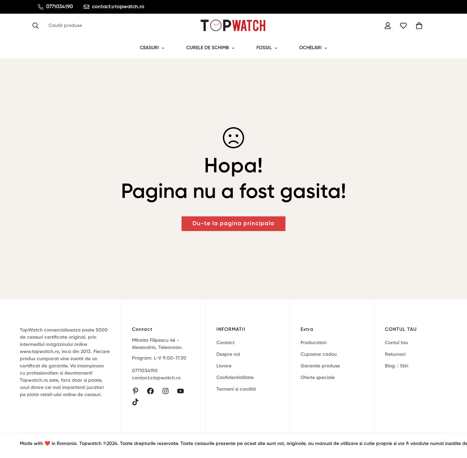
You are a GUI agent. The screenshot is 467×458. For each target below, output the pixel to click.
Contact (225, 342)
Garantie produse (320, 366)
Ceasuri (149, 47)
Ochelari (310, 47)
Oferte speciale (318, 377)
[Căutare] (37, 25)
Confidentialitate (235, 377)
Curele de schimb (207, 47)
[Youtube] (180, 391)
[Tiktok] (135, 402)
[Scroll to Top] (454, 421)
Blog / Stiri (396, 366)
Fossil (264, 47)
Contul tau (396, 342)
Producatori (313, 342)
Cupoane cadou (319, 354)
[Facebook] (150, 391)
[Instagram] (165, 391)
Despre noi (228, 354)
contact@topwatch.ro (156, 378)
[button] (419, 25)
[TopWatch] (233, 26)
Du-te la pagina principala (233, 224)
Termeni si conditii (236, 389)
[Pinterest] (135, 391)
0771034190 (145, 371)
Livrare (223, 366)
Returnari (395, 354)
